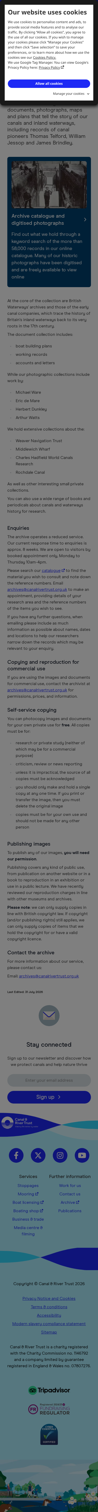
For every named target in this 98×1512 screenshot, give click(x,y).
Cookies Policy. (44, 57)
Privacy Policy (49, 67)
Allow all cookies (48, 83)
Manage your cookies (68, 93)
